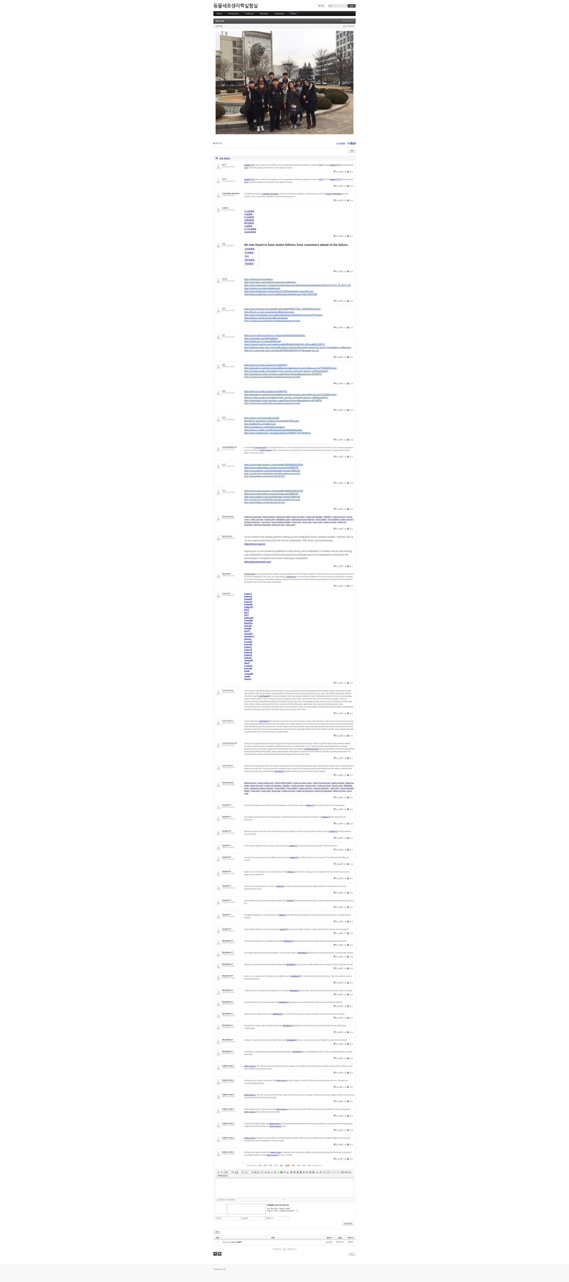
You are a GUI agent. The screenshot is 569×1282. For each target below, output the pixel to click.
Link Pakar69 (227, 690)
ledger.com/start (268, 517)
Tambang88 (248, 617)
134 (259, 1165)
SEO (247, 256)
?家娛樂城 (249, 264)
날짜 (340, 1238)
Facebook (351, 143)
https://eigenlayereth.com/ (257, 562)
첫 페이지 (252, 1165)
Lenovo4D (248, 644)
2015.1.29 (220, 21)
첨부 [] (219, 143)
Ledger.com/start (265, 450)
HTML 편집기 (223, 1176)
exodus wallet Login (265, 783)
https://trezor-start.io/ (254, 544)
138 (281, 1165)
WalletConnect (250, 783)
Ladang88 (248, 599)
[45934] (234, 1242)
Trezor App (265, 522)
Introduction (233, 13)
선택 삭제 (278, 1205)
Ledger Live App (346, 519)
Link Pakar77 (227, 721)
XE (224, 1269)
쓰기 (352, 1254)
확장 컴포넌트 (346, 1172)
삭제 (351, 172)
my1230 (219, 26)
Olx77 (246, 615)
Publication (279, 13)
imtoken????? (335, 165)
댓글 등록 (348, 1223)
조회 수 (350, 1238)
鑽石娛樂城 (249, 223)
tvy (223, 335)
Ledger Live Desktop (314, 517)
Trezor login (296, 522)
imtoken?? (310, 805)
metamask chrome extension (302, 519)
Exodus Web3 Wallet (283, 783)
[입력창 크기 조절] (284, 1199)
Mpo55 (247, 663)
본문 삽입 (285, 1205)
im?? (321, 165)
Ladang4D (248, 604)
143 (309, 1165)
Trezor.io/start (249, 574)
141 (298, 1165)
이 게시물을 (340, 143)
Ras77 (246, 612)
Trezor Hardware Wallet (280, 522)
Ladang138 (248, 607)
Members (264, 13)
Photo (293, 13)
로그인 (321, 6)
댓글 (338, 172)
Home (219, 13)
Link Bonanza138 (229, 743)
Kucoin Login (270, 519)
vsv (223, 464)
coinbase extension (252, 522)
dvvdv (224, 279)
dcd (223, 308)
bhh (223, 391)
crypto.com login (338, 517)
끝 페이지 (317, 1165)
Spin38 (247, 671)
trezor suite (307, 522)
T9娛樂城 (248, 226)
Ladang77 (226, 593)
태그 (219, 1254)
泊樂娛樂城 (249, 220)
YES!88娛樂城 (250, 229)
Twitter (349, 143)
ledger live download (252, 517)
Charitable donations (270, 194)
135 (265, 1165)
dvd (223, 418)
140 (293, 1165)
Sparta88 (247, 628)
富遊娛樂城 (249, 249)
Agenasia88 (248, 673)
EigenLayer (291, 577)
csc (223, 490)
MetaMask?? (288, 941)
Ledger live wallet (260, 447)
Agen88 (247, 676)
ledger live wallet (283, 517)
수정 (344, 172)
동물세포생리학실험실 (235, 5)
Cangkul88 (248, 620)
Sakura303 (248, 633)
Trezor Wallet (321, 519)
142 (303, 1165)
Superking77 (249, 636)
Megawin (247, 639)
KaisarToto (248, 623)
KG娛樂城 (249, 252)
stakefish (327, 517)
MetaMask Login (283, 519)
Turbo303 (248, 625)
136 (270, 1165)
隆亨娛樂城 (249, 260)
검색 (215, 1254)
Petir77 (247, 609)
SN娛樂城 (248, 214)
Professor (249, 13)
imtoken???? (249, 165)
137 (275, 1165)
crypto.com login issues (302, 783)
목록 (352, 151)
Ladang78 (248, 596)
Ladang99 (248, 601)
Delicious (354, 143)
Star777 (247, 631)
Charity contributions (333, 194)
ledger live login (297, 517)
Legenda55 (248, 641)
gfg (223, 365)
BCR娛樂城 (249, 217)
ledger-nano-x (250, 1066)
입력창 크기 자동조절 (226, 1200)
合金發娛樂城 (250, 232)
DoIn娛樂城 (249, 211)
